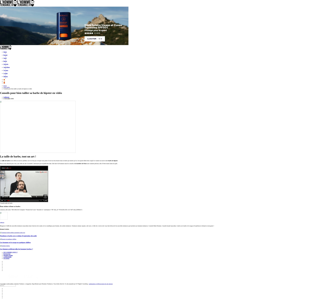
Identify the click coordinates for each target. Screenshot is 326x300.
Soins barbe (6, 87)
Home (5, 85)
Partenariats (7, 254)
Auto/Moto (6, 67)
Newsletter (6, 258)
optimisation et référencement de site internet (101, 284)
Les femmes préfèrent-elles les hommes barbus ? (16, 249)
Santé (5, 58)
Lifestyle (5, 64)
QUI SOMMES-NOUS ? (10, 252)
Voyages (5, 70)
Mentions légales (8, 255)
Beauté (5, 55)
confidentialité (7, 257)
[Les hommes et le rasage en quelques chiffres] (163, 239)
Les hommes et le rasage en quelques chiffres (15, 242)
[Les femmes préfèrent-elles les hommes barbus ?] (163, 246)
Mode (5, 52)
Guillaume (6, 97)
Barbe (5, 61)
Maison (5, 76)
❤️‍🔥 (4, 79)
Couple (5, 73)
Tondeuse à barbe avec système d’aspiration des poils (18, 236)
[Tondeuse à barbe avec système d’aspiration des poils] (163, 232)
